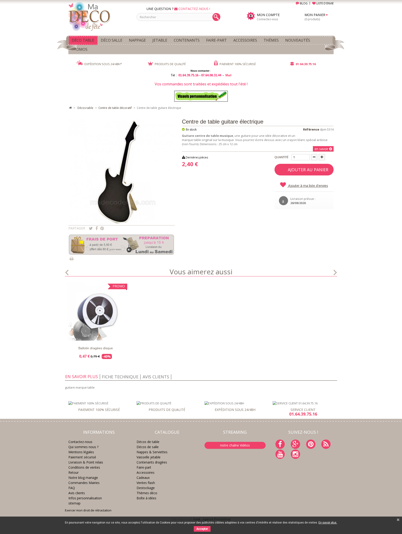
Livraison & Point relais (85, 462)
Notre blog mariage (83, 477)
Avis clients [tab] (156, 377)
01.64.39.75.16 (305, 64)
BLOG (303, 3)
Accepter (202, 529)
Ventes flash (146, 482)
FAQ (71, 488)
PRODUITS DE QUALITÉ (170, 64)
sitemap (74, 503)
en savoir (322, 149)
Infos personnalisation (85, 498)
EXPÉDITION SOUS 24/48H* (103, 64)
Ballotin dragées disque (95, 348)
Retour (73, 472)
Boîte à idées (146, 498)
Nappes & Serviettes (152, 452)
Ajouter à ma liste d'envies (307, 185)
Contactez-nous (80, 442)
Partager (96, 228)
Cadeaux (143, 477)
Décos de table (148, 442)
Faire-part (144, 467)
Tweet (91, 228)
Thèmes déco (147, 493)
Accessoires (145, 472)
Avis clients (76, 493)
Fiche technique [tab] (120, 377)
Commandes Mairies (84, 482)
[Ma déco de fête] (99, 16)
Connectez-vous (267, 19)
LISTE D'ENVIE (325, 3)
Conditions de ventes (84, 467)
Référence (311, 129)
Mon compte (268, 15)
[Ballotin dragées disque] (95, 311)
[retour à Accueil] (70, 108)
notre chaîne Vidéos (235, 445)
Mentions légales (81, 452)
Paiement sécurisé (82, 457)
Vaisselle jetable (149, 457)
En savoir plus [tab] (81, 376)
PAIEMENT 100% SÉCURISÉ (237, 64)
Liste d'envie (75, 336)
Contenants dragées (152, 462)
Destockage (146, 488)
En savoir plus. (327, 522)
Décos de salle (148, 447)
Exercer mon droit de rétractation (88, 510)
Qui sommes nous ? (83, 447)
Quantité (281, 157)
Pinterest (102, 228)
